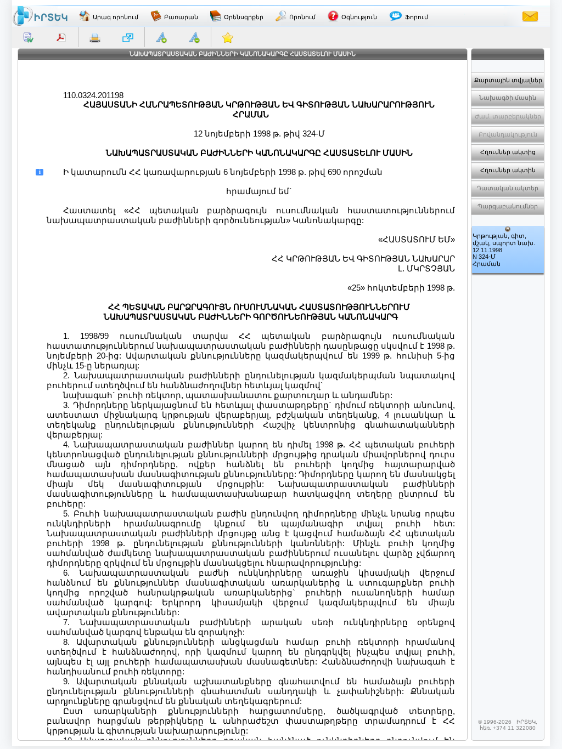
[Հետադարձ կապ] (530, 15)
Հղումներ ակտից (508, 152)
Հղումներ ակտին (508, 170)
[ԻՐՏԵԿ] (40, 16)
